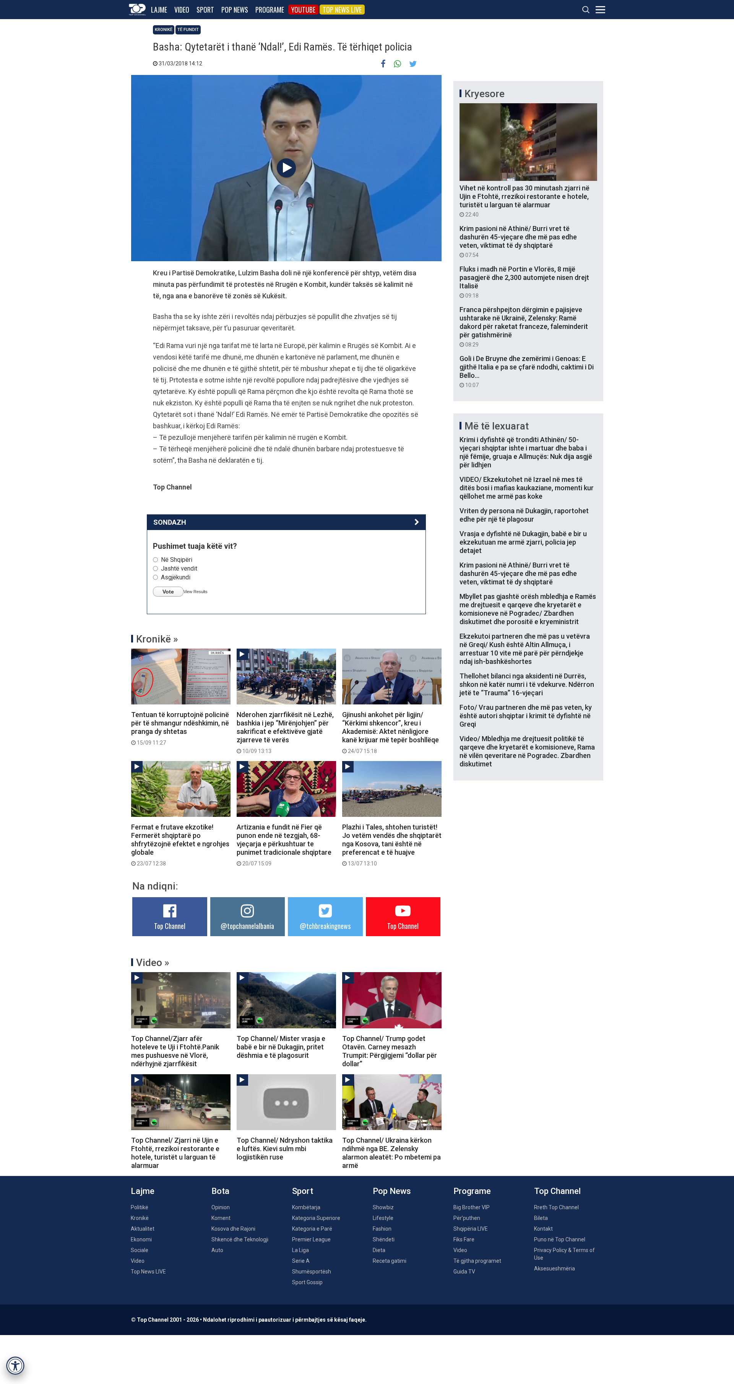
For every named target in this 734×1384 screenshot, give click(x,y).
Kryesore (484, 93)
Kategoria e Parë (312, 1229)
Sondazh (169, 522)
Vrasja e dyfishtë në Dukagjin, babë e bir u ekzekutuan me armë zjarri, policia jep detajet (523, 542)
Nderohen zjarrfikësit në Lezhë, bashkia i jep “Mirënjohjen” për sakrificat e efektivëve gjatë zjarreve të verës (285, 732)
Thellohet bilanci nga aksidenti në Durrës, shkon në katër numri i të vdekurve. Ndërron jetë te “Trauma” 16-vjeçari (527, 684)
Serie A (301, 1261)
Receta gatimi (389, 1261)
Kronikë (163, 29)
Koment (221, 1218)
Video (181, 10)
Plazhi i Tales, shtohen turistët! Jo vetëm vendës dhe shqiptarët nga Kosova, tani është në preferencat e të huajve (392, 845)
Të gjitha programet (477, 1261)
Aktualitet (142, 1229)
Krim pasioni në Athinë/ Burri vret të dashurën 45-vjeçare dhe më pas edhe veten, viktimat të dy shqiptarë (518, 241)
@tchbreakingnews (325, 926)
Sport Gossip (307, 1282)
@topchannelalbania (247, 926)
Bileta (541, 1218)
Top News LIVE (342, 10)
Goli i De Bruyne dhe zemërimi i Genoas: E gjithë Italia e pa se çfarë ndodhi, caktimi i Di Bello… (527, 371)
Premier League (311, 1239)
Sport (205, 10)
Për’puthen (466, 1218)
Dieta (379, 1250)
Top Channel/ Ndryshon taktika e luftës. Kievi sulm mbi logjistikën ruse (285, 1148)
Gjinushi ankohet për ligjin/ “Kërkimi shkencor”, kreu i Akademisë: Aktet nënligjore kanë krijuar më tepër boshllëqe (390, 732)
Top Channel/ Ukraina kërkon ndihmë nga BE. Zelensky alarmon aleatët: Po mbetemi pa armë (391, 1152)
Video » (152, 962)
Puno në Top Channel (559, 1239)
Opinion (220, 1207)
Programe (269, 10)
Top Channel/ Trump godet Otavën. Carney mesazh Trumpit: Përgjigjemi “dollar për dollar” (389, 1051)
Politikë (139, 1207)
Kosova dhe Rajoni (233, 1229)
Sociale (139, 1250)
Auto (217, 1250)
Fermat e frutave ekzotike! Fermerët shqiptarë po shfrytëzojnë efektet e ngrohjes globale (180, 845)
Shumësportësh (311, 1272)
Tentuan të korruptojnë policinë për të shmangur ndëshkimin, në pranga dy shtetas (180, 728)
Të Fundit (188, 29)
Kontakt (543, 1229)
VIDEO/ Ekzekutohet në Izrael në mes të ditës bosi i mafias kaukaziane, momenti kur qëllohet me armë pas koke (527, 487)
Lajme (159, 10)
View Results (196, 591)
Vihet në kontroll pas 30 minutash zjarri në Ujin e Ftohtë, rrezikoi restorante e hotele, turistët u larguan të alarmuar (524, 201)
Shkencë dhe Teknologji (239, 1239)
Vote (168, 592)
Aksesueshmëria (554, 1268)
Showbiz (383, 1207)
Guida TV (464, 1272)
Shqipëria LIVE (470, 1229)
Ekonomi (141, 1239)
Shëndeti (384, 1239)
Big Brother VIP (471, 1207)
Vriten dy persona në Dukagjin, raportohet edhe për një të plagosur (524, 515)
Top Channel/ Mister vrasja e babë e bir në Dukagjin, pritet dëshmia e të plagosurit (281, 1046)
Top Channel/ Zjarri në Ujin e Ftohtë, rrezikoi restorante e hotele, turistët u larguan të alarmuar (175, 1152)
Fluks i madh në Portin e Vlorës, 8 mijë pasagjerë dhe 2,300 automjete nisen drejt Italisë (524, 282)
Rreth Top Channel (556, 1207)
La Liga (300, 1250)
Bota (220, 1191)
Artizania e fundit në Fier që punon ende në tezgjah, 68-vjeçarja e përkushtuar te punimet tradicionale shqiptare (284, 845)
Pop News (234, 10)
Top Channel (169, 926)
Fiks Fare (463, 1239)
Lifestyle (383, 1218)
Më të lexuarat (496, 426)
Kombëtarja (306, 1207)
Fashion (382, 1229)
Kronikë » (157, 639)
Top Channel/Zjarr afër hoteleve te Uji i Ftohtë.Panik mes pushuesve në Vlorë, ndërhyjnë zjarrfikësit (175, 1051)
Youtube (303, 10)
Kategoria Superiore (316, 1218)
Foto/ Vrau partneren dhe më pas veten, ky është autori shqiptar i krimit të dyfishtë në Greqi (526, 715)
